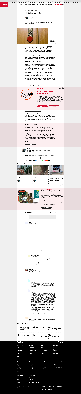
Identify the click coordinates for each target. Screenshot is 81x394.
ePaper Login (31, 380)
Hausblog (43, 349)
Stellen (42, 352)
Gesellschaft (19, 350)
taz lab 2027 (43, 370)
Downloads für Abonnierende (34, 382)
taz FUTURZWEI (56, 365)
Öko (18, 349)
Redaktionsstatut (48, 386)
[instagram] (63, 342)
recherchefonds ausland (57, 352)
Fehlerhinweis (37, 158)
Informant (43, 387)
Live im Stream (43, 367)
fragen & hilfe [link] (30, 1)
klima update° (19, 367)
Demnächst (43, 364)
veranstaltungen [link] (22, 1)
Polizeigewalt (31, 347)
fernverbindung (20, 365)
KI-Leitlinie (61, 386)
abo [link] (52, 1)
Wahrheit (18, 358)
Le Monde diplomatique (57, 367)
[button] (63, 4)
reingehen (19, 371)
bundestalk (19, 364)
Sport (18, 353)
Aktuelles (42, 347)
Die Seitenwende (44, 350)
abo (54, 347)
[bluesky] (61, 342)
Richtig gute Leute (32, 350)
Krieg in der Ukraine (32, 355)
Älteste (55, 212)
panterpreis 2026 (56, 355)
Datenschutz (47, 387)
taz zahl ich (55, 350)
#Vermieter (52, 155)
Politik (18, 347)
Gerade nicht (59, 88)
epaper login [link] (61, 1)
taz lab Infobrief (32, 368)
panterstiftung (55, 353)
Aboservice (31, 379)
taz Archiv (55, 368)
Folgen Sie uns (55, 342)
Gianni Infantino (32, 349)
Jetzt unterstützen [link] (30, 144)
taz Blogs (54, 364)
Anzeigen (19, 382)
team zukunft (31, 364)
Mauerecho (19, 368)
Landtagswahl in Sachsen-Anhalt (33, 353)
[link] (19, 4)
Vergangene (43, 368)
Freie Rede (19, 370)
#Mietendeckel (47, 155)
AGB (55, 387)
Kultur (18, 352)
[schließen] (63, 88)
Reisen (18, 378)
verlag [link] (18, 1)
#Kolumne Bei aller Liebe (32, 155)
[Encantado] (26, 270)
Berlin (18, 355)
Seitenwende (58, 387)
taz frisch (30, 365)
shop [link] (26, 1)
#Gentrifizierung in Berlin (41, 155)
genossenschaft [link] (56, 1)
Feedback (31, 377)
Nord (18, 356)
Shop (18, 381)
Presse (42, 353)
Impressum (52, 387)
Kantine (18, 379)
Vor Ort (42, 365)
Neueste (51, 212)
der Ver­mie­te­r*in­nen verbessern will (33, 111)
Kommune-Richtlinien (55, 386)
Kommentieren (32, 158)
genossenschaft (56, 349)
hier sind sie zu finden (36, 218)
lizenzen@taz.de (24, 387)
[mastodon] (58, 342)
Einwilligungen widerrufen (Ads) (46, 389)
